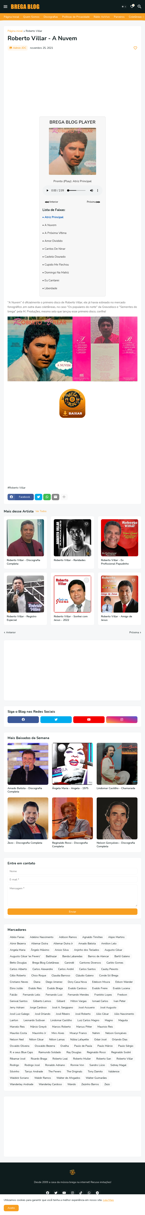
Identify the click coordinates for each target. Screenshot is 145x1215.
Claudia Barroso (61, 975)
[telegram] (97, 1193)
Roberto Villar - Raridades (70, 560)
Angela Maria (17, 950)
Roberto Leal (60, 1058)
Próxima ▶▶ (93, 202)
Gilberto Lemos (42, 1001)
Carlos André (66, 969)
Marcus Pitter (84, 1026)
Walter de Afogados (68, 1078)
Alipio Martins (116, 937)
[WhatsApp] (47, 497)
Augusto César (113, 950)
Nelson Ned (17, 1039)
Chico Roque (38, 975)
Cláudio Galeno (85, 975)
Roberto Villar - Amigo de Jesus (116, 618)
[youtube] (89, 719)
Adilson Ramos (68, 937)
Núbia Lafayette (79, 1039)
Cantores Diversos (90, 963)
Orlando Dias (119, 1039)
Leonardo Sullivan (34, 1020)
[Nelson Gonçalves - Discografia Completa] (117, 818)
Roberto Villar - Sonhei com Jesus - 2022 (71, 618)
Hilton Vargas (78, 1001)
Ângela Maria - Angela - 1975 (70, 788)
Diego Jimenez (54, 982)
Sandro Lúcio (97, 1065)
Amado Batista (87, 943)
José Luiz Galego (19, 1014)
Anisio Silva (62, 950)
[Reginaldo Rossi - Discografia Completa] (72, 818)
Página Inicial (11, 17)
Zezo (107, 1084)
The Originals (74, 1071)
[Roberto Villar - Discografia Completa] (25, 537)
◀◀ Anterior (51, 202)
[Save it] (135, 48)
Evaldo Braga (55, 988)
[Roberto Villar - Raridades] (72, 537)
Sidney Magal (118, 1065)
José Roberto (83, 1014)
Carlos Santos (87, 969)
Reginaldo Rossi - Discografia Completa (70, 844)
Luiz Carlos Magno (88, 1020)
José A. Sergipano (62, 1007)
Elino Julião (16, 988)
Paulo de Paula (83, 1046)
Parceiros (119, 17)
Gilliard (61, 1001)
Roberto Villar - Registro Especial (21, 618)
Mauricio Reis (105, 1026)
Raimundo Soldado (50, 1052)
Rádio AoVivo (102, 17)
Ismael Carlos (100, 1001)
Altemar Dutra (39, 943)
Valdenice (113, 1071)
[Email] (55, 497)
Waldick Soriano (19, 1078)
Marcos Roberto (61, 1026)
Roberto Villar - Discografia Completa (23, 562)
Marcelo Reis (17, 1026)
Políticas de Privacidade (75, 17)
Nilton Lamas (57, 1039)
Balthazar (51, 956)
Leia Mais (108, 1200)
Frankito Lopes (103, 995)
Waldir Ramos (42, 1078)
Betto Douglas (18, 963)
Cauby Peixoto (109, 969)
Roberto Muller (82, 1058)
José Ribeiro (63, 1014)
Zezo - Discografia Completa (25, 843)
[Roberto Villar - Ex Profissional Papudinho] (119, 537)
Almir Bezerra (18, 943)
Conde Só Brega (108, 975)
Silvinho (14, 1071)
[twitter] (56, 719)
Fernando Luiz (54, 995)
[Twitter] (38, 497)
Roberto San (103, 1058)
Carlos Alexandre (42, 969)
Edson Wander (124, 982)
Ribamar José (17, 1058)
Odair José (100, 1039)
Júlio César (102, 1014)
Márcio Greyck (38, 1026)
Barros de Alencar (98, 956)
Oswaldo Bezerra (45, 1046)
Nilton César (36, 1039)
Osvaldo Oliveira (19, 1046)
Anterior (11, 632)
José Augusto (108, 1007)
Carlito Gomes (114, 963)
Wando (71, 1084)
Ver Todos (40, 511)
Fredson (122, 995)
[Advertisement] (72, 81)
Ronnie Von (77, 1065)
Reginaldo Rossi (96, 1052)
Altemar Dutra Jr (63, 943)
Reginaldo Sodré (121, 1052)
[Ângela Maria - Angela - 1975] (72, 764)
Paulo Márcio (105, 1046)
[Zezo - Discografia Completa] (28, 818)
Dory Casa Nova (77, 982)
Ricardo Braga (39, 1058)
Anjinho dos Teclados (86, 950)
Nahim (96, 1033)
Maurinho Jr (39, 1033)
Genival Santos (19, 1001)
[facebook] (23, 719)
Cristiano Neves (19, 982)
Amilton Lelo (108, 943)
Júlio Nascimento (124, 1014)
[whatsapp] (89, 1193)
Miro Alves (58, 1033)
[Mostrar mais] (64, 497)
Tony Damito (95, 1071)
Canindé (69, 963)
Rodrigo (14, 1065)
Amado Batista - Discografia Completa (25, 790)
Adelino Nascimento (41, 937)
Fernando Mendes (78, 995)
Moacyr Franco (78, 1033)
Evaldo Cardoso (77, 988)
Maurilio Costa (18, 1033)
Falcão (13, 995)
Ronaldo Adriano (55, 1065)
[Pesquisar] (140, 6)
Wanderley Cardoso (50, 1084)
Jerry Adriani (17, 1007)
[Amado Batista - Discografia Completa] (28, 764)
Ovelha (64, 1046)
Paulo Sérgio (125, 1046)
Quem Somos (31, 17)
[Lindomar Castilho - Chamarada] (117, 764)
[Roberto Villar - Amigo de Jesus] (119, 594)
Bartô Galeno (122, 956)
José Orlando (42, 1014)
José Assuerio (87, 1007)
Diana (37, 982)
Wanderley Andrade (21, 1084)
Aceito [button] (11, 1208)
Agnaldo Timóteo (92, 937)
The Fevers (54, 1071)
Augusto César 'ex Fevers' (25, 956)
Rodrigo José (32, 1065)
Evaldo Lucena (121, 988)
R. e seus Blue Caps (21, 1052)
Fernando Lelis (31, 995)
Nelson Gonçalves (115, 1033)
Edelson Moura (101, 982)
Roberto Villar (34, 31)
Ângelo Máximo (40, 950)
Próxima (134, 632)
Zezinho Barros (90, 1084)
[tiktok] (81, 1193)
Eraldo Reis (35, 988)
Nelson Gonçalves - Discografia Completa (116, 844)
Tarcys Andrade (34, 1071)
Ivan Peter (120, 1001)
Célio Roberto (18, 975)
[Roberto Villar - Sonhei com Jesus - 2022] (72, 594)
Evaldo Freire (99, 988)
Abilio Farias (17, 937)
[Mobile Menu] (5, 6)
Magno (109, 1020)
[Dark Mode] (124, 6)
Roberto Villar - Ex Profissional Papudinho (115, 562)
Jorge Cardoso (38, 1007)
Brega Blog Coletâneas (45, 963)
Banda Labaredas (72, 956)
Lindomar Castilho (61, 1020)
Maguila (123, 1020)
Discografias (51, 17)
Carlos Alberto (18, 969)
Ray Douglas (73, 1052)
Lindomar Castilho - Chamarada (116, 788)
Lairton (14, 1020)
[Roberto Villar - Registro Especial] (25, 594)
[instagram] (121, 719)
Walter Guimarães (96, 1078)
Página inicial (15, 31)
